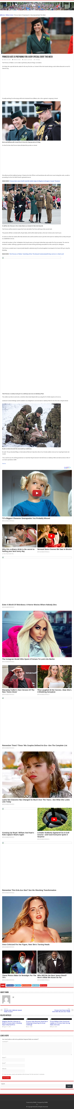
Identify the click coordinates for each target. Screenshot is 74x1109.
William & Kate (9, 15)
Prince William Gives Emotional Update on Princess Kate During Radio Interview (60, 1023)
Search (3, 1083)
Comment (5, 1041)
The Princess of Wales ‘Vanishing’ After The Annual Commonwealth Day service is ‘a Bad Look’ (36, 254)
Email (4, 1063)
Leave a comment (28, 59)
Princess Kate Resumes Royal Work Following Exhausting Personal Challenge (37, 1023)
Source (4, 463)
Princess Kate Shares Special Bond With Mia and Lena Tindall (61, 1010)
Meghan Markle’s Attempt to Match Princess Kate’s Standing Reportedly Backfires (12, 1023)
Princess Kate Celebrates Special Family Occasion (13, 1010)
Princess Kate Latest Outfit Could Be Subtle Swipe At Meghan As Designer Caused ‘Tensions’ (34, 181)
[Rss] (37, 1104)
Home (3, 15)
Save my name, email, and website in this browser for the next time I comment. (24, 1074)
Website (4, 1068)
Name (4, 1057)
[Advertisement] (37, 84)
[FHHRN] (37, 6)
